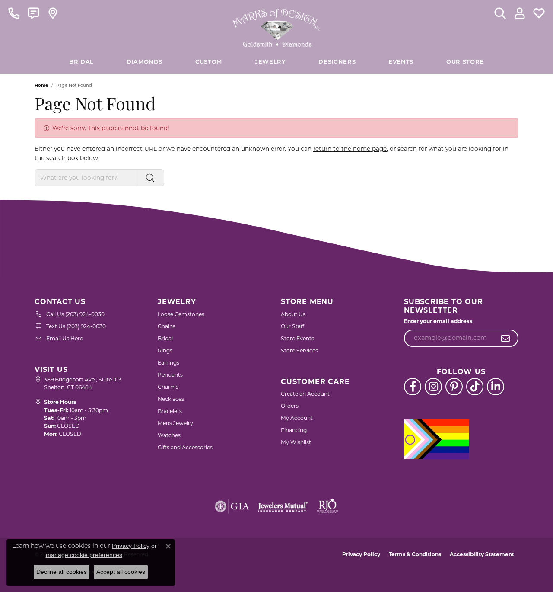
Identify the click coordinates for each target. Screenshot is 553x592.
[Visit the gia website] (232, 506)
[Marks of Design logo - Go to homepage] (277, 25)
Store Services (299, 350)
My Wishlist (296, 442)
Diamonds (144, 62)
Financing (294, 430)
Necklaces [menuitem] (171, 399)
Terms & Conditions (415, 554)
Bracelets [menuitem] (170, 411)
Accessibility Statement (482, 554)
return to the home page (350, 148)
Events (400, 62)
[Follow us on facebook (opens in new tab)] (412, 386)
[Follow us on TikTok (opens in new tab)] (474, 386)
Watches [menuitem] (169, 435)
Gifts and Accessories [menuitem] (185, 447)
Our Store (465, 62)
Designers (337, 62)
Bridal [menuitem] (165, 338)
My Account (297, 418)
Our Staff (292, 326)
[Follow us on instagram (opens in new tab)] (433, 386)
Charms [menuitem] (168, 387)
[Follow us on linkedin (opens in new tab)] (495, 386)
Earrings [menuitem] (168, 362)
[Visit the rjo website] (327, 506)
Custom (208, 62)
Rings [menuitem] (165, 350)
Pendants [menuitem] (170, 374)
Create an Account (305, 393)
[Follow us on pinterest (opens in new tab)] (454, 386)
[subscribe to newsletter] (506, 338)
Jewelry (270, 62)
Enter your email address (438, 321)
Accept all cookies (120, 571)
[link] (14, 13)
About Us (293, 314)
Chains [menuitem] (166, 326)
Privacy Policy (361, 554)
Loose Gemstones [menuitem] (181, 314)
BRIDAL (81, 62)
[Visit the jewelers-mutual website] (283, 506)
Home (41, 85)
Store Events (297, 338)
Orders (290, 406)
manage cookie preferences (84, 554)
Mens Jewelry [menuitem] (175, 423)
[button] (500, 13)
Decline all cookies (61, 571)
